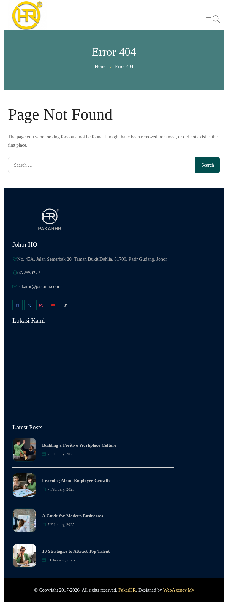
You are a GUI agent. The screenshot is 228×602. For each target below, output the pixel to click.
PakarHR (127, 589)
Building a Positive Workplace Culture (79, 445)
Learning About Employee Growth (76, 480)
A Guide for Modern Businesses (72, 515)
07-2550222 (28, 272)
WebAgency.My (178, 589)
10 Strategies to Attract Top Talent (76, 551)
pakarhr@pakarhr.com (38, 286)
